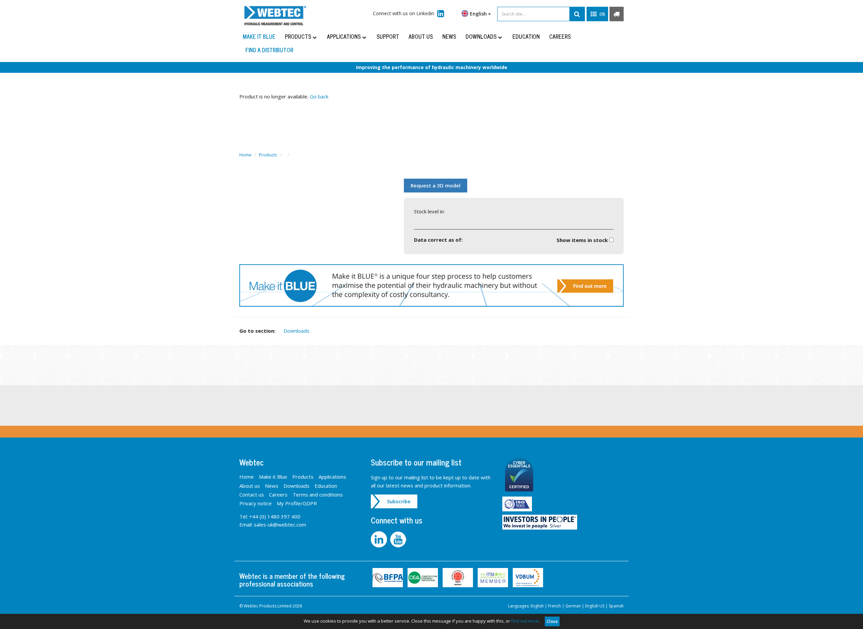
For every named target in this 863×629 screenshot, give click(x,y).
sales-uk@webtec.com (280, 524)
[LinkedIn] (380, 538)
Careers (560, 36)
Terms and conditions (318, 494)
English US (594, 606)
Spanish (616, 606)
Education (526, 36)
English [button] (479, 13)
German (573, 606)
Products (299, 36)
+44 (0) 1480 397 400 (274, 516)
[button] (597, 14)
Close (552, 621)
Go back (319, 96)
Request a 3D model (435, 185)
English (537, 606)
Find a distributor (269, 50)
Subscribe (399, 501)
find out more (525, 621)
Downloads (482, 36)
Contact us (251, 494)
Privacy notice (255, 503)
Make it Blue (259, 36)
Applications (344, 36)
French (554, 606)
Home (245, 155)
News (449, 36)
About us (421, 36)
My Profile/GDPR (297, 503)
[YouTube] (399, 538)
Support (388, 36)
